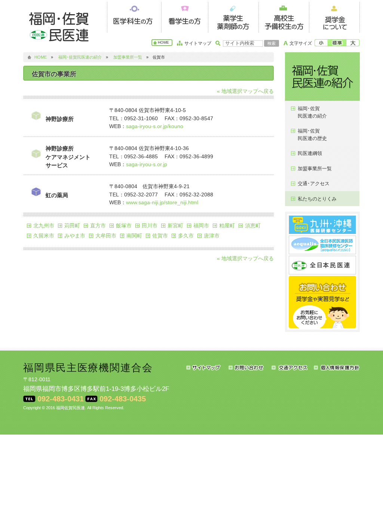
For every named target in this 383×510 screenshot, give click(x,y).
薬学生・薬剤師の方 (233, 16)
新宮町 (175, 225)
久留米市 (43, 236)
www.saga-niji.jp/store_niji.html (162, 202)
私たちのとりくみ (317, 199)
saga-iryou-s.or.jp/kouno (154, 126)
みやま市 (74, 236)
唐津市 (212, 236)
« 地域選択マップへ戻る (245, 91)
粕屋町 (227, 225)
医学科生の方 (134, 16)
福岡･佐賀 (312, 112)
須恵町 (253, 225)
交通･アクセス (314, 183)
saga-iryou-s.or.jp (146, 164)
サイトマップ (197, 43)
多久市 (186, 236)
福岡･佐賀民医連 (60, 26)
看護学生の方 (184, 16)
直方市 (98, 225)
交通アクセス (293, 367)
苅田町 (72, 225)
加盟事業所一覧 (127, 57)
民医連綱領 (310, 153)
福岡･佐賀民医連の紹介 (80, 57)
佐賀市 (160, 236)
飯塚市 (124, 225)
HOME (163, 42)
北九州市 (43, 225)
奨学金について (334, 16)
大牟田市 (105, 236)
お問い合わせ (250, 367)
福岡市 (201, 225)
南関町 (134, 236)
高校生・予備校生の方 (283, 16)
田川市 (149, 225)
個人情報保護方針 (337, 367)
